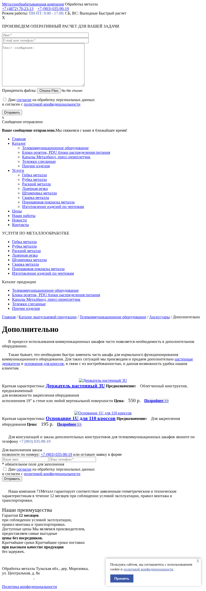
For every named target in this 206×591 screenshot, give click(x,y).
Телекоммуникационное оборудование (113, 317)
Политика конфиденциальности (29, 586)
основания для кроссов (44, 363)
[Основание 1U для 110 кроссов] (103, 413)
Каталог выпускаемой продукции (48, 317)
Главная (9, 317)
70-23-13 (17, 9)
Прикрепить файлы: (19, 90)
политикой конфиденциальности (148, 569)
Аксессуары (159, 317)
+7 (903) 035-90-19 (56, 454)
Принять (121, 578)
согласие (24, 100)
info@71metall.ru (16, 582)
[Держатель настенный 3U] (103, 380)
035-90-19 (53, 9)
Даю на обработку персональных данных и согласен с (48, 102)
